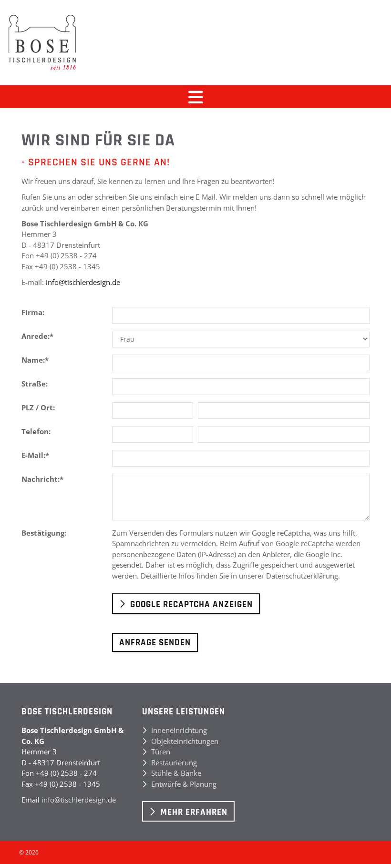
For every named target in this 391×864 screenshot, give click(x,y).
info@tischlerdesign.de (83, 282)
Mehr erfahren (193, 812)
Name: (35, 360)
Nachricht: (42, 479)
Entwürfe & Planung (183, 784)
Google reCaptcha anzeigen (191, 604)
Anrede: (37, 336)
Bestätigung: (43, 533)
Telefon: (36, 431)
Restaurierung (174, 762)
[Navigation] (195, 96)
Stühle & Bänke (176, 773)
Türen (160, 751)
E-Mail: (35, 455)
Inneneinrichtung (179, 730)
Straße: (34, 383)
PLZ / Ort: (38, 407)
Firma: (32, 312)
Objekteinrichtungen (184, 741)
